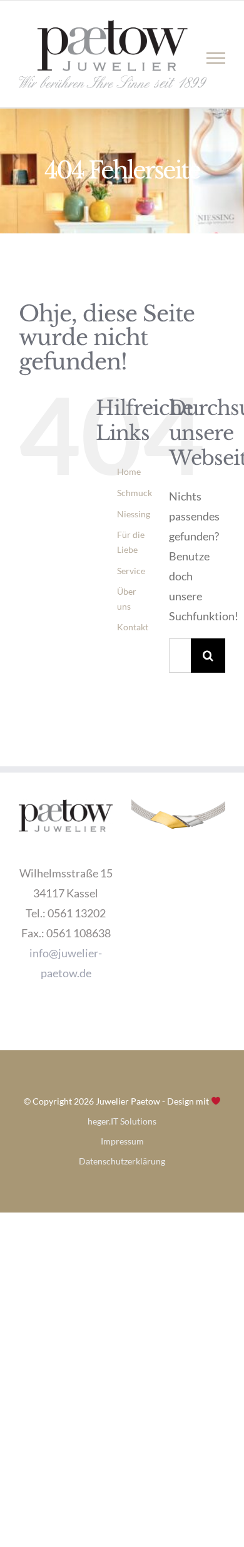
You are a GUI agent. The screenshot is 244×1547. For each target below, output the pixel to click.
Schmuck (134, 492)
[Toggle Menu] (216, 58)
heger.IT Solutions (122, 1121)
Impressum (122, 1141)
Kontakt (132, 627)
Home (129, 471)
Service (131, 570)
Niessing (133, 514)
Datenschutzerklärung (122, 1161)
